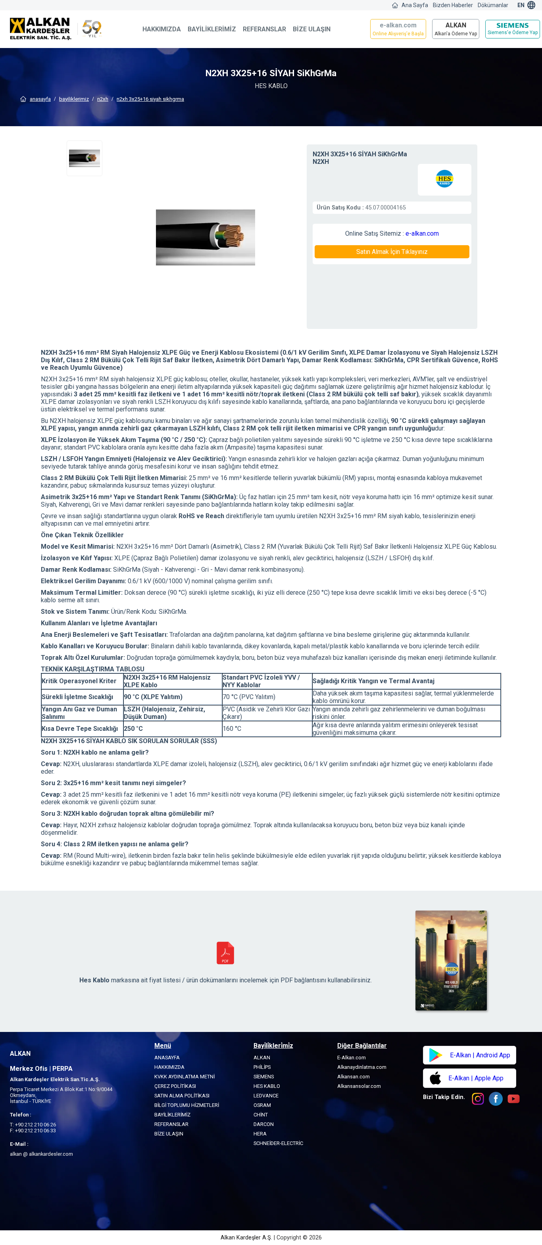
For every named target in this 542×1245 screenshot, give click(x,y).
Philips (262, 1067)
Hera (260, 1134)
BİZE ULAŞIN (312, 29)
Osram (262, 1105)
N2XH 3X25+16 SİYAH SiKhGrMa (150, 99)
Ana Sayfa (415, 5)
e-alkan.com (422, 233)
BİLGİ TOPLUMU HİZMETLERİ (186, 1105)
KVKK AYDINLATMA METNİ (184, 1077)
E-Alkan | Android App (480, 1055)
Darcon (264, 1124)
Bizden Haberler (453, 5)
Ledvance (266, 1096)
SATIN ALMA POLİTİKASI (181, 1096)
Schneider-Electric (278, 1143)
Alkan (262, 1058)
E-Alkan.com (351, 1058)
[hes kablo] (445, 179)
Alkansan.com (353, 1077)
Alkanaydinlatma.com (361, 1067)
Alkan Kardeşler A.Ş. (247, 1237)
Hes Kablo (267, 1086)
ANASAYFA (40, 99)
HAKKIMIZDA (161, 29)
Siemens (264, 1077)
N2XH (102, 99)
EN (521, 5)
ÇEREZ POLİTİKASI (175, 1086)
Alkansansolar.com (359, 1086)
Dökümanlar (493, 5)
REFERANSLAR (264, 29)
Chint (261, 1115)
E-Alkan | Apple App (476, 1078)
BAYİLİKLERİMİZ (212, 29)
